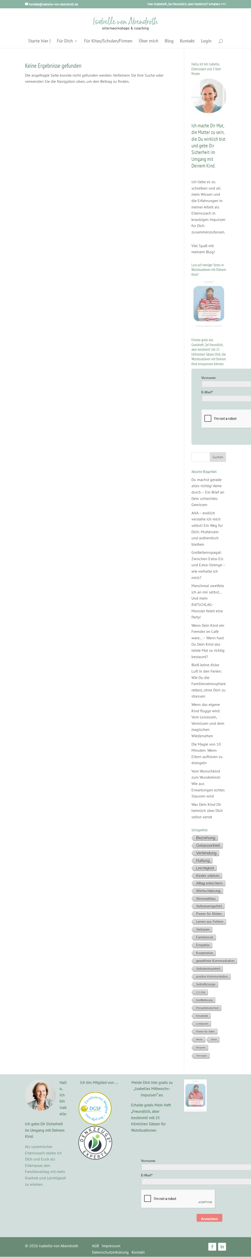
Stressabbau (206, 898)
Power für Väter (205, 1031)
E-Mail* (207, 392)
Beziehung (205, 837)
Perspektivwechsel (207, 1007)
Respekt (200, 1047)
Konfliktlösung (204, 1000)
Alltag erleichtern (209, 883)
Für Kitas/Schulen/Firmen (108, 41)
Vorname (208, 378)
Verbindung (206, 853)
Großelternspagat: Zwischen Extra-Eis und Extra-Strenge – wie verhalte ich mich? (208, 565)
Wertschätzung (208, 891)
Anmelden (209, 1219)
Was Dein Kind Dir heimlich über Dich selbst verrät (207, 810)
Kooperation (204, 953)
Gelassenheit (208, 845)
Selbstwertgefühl (209, 906)
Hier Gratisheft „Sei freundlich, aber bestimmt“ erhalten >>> (187, 4)
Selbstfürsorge (205, 984)
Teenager (201, 1055)
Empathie (203, 945)
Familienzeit (204, 937)
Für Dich (65, 41)
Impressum (111, 1245)
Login (206, 41)
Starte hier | (39, 41)
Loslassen (202, 1023)
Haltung (203, 860)
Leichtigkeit (205, 868)
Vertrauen (203, 929)
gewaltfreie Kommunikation (215, 961)
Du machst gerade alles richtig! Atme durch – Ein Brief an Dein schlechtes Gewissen (207, 492)
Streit (214, 1039)
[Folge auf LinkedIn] (222, 1247)
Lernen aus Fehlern (209, 921)
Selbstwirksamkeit (208, 968)
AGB (95, 1245)
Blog (169, 41)
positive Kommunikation (212, 976)
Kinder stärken (207, 875)
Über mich (148, 41)
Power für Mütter (209, 914)
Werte (199, 1039)
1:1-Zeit (200, 992)
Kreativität (202, 1015)
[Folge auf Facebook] (212, 1247)
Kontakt (187, 41)
